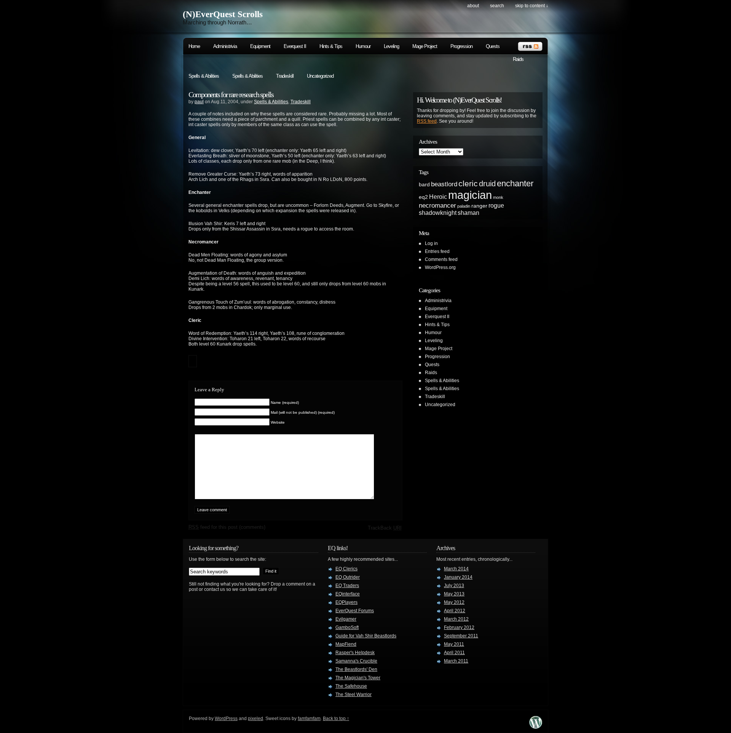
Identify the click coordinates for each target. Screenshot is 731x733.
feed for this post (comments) (226, 527)
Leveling (391, 46)
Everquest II (295, 46)
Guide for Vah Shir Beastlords (365, 636)
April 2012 (454, 610)
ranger (479, 206)
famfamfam (309, 718)
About (473, 5)
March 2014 (456, 568)
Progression (461, 46)
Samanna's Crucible (356, 661)
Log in (431, 243)
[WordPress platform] (535, 726)
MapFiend (345, 644)
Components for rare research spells (230, 94)
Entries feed (437, 251)
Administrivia (225, 46)
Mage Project (424, 46)
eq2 (423, 197)
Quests (493, 46)
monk (498, 197)
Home (194, 46)
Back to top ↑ (336, 718)
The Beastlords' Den (356, 669)
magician (470, 195)
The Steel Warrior (353, 694)
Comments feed (441, 259)
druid (487, 183)
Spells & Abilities (203, 76)
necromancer (437, 205)
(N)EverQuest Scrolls (223, 14)
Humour (363, 46)
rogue (496, 205)
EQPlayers (346, 602)
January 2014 (458, 577)
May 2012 (454, 602)
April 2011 (454, 652)
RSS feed (427, 121)
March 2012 (456, 619)
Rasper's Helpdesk (355, 652)
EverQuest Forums (354, 610)
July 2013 (454, 585)
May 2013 (454, 594)
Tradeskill (285, 76)
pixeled (255, 718)
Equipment (260, 46)
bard (424, 184)
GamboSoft (347, 627)
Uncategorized (320, 76)
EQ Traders (347, 585)
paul (199, 101)
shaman (468, 213)
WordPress (226, 718)
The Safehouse (351, 686)
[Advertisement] (510, 333)
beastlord (444, 184)
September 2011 (461, 636)
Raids (518, 59)
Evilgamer (345, 619)
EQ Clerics (346, 568)
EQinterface (347, 594)
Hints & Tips (330, 46)
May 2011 (454, 644)
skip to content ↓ (531, 5)
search (497, 5)
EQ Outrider (347, 577)
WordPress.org (440, 267)
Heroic (438, 197)
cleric (468, 183)
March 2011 (456, 661)
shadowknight (437, 213)
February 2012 (459, 627)
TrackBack (385, 528)
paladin (463, 206)
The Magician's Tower (357, 677)
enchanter (515, 183)
